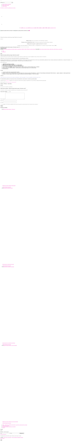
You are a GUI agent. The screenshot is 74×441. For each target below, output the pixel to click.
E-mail (1, 102)
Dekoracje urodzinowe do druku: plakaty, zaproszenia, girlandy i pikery (15, 49)
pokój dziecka (56, 49)
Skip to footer (4, 6)
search (1, 2)
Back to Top (2, 438)
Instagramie (14, 82)
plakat (43, 49)
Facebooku (9, 82)
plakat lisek (51, 49)
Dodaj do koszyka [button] (8, 187)
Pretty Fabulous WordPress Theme (17, 437)
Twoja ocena (2, 91)
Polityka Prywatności (3, 434)
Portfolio (7, 80)
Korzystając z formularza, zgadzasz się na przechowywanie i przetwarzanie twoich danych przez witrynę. (20, 104)
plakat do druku (46, 49)
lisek (40, 49)
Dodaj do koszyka (3, 48)
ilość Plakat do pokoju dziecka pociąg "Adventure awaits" (9, 47)
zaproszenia (60, 49)
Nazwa (1, 100)
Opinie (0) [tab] (4, 51)
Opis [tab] (3, 50)
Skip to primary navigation (6, 4)
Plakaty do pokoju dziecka (31, 49)
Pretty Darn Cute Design (7, 437)
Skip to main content (5, 5)
